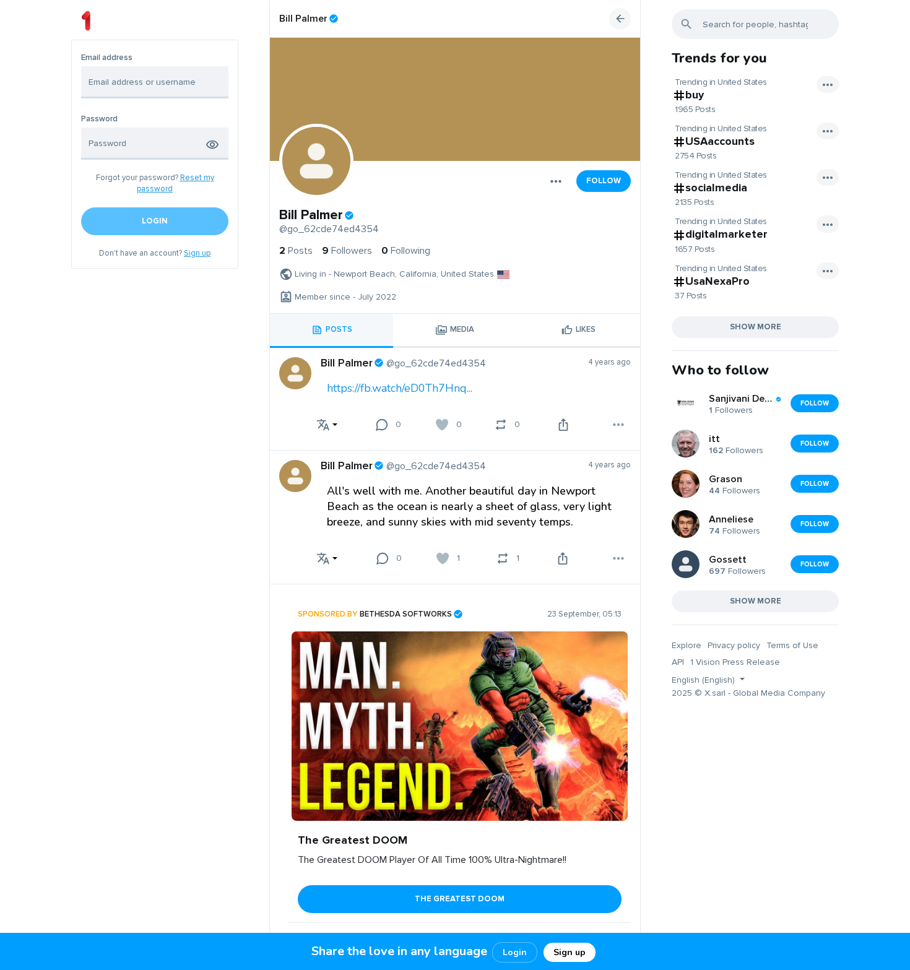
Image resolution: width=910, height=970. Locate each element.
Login (515, 952)
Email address (106, 58)
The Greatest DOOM (460, 899)
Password (99, 119)
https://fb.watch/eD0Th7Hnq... (399, 388)
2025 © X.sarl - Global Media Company (748, 693)
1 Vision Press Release (735, 662)
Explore (686, 645)
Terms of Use (792, 645)
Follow (603, 181)
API (678, 662)
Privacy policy (734, 645)
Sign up (197, 253)
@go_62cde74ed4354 (329, 229)
